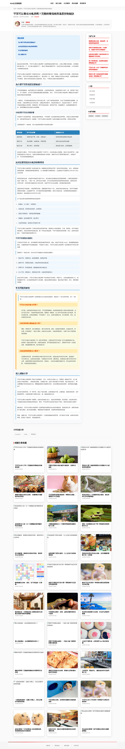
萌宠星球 (83, 3)
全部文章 (76, 745)
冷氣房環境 (104, 116)
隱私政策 (57, 745)
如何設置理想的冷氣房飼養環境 (27, 46)
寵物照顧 (91, 116)
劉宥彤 (28, 22)
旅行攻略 (59, 3)
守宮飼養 (98, 116)
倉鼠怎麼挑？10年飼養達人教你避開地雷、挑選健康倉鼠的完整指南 (28, 730)
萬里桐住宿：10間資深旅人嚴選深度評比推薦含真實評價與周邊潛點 (28, 612)
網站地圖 (66, 745)
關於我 (48, 745)
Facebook (17, 434)
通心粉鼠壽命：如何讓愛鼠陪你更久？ (27, 641)
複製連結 (33, 434)
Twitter (25, 434)
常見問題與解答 (23, 50)
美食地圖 (75, 3)
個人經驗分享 (22, 54)
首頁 (52, 3)
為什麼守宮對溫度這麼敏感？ (27, 42)
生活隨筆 (67, 3)
